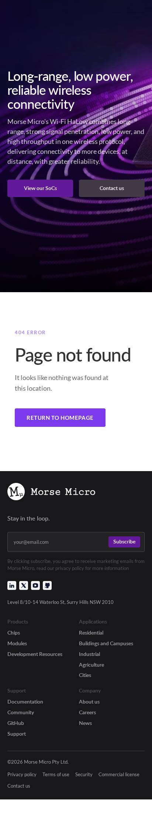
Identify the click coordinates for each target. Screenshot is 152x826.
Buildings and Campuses (106, 643)
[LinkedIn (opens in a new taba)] (11, 585)
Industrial (89, 653)
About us (89, 701)
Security (84, 774)
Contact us (18, 786)
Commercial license (119, 774)
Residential (91, 632)
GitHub (15, 722)
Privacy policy (22, 774)
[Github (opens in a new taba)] (47, 585)
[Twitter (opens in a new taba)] (23, 585)
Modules (17, 643)
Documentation (25, 701)
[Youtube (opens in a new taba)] (35, 585)
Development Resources (34, 653)
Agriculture (91, 664)
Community (20, 712)
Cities (85, 674)
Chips (13, 632)
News (85, 722)
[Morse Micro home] (51, 492)
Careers (87, 712)
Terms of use (55, 774)
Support (16, 733)
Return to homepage (60, 417)
